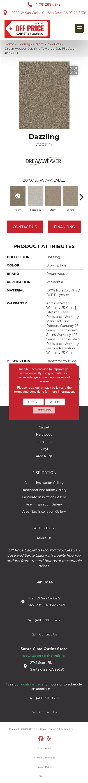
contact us (48, 634)
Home (9, 44)
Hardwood (44, 434)
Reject (55, 402)
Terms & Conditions (44, 757)
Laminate (44, 442)
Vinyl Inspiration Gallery (44, 504)
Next (81, 195)
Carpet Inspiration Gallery (44, 483)
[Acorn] (18, 196)
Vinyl (44, 449)
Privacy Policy (44, 766)
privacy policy (50, 387)
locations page (32, 684)
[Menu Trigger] (79, 28)
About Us (44, 538)
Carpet (38, 44)
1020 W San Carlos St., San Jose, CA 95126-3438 (49, 13)
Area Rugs (44, 456)
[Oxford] (70, 196)
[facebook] (41, 739)
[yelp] (49, 739)
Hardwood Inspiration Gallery (44, 490)
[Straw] (53, 196)
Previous (6, 195)
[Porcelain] (35, 196)
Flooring (23, 44)
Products (54, 44)
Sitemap (44, 776)
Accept (33, 402)
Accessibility (44, 748)
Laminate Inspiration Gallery (44, 497)
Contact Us (25, 227)
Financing (64, 227)
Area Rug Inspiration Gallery (44, 512)
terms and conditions (29, 391)
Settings (44, 410)
